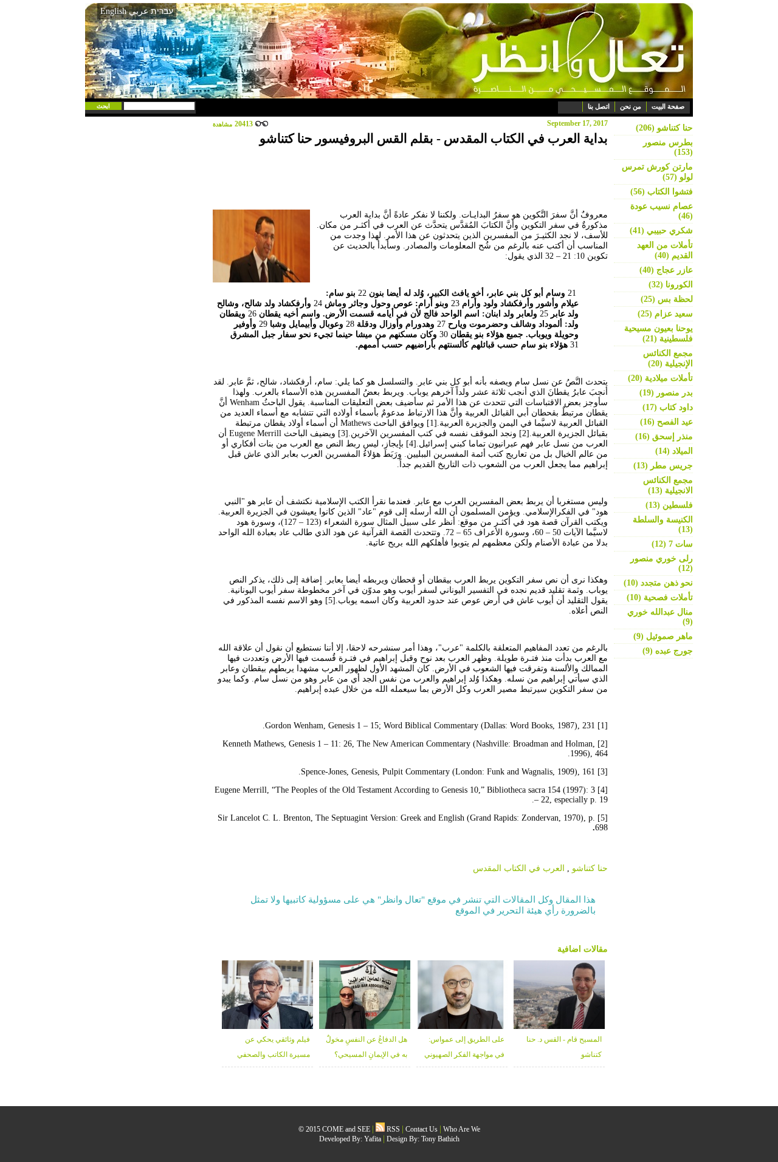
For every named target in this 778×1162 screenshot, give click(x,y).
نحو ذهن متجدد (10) (658, 582)
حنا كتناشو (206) (664, 127)
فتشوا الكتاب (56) (661, 191)
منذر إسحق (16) (664, 436)
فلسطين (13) (669, 505)
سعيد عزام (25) (665, 313)
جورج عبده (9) (667, 650)
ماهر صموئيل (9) (663, 636)
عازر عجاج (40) (666, 270)
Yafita (372, 1139)
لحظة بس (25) (667, 299)
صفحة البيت (668, 106)
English (113, 11)
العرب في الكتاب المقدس (519, 868)
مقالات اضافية (582, 949)
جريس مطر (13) (663, 465)
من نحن (630, 106)
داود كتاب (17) (667, 407)
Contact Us (421, 1129)
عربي (138, 11)
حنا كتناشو (590, 868)
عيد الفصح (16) (666, 421)
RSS (392, 1129)
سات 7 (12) (672, 544)
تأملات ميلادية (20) (660, 378)
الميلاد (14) (674, 451)
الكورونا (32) (671, 284)
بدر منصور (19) (666, 392)
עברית (162, 11)
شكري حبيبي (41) (661, 230)
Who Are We (461, 1129)
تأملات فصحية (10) (660, 597)
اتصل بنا (599, 106)
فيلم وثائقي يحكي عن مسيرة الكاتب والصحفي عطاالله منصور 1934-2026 (271, 1054)
